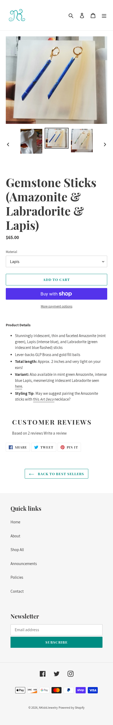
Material (11, 252)
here (18, 386)
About (15, 535)
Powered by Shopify (72, 707)
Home (15, 521)
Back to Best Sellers (60, 473)
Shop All (17, 549)
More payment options (56, 306)
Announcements (24, 563)
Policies (17, 577)
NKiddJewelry (48, 707)
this (43, 399)
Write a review (55, 433)
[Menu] (104, 15)
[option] (31, 141)
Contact (17, 591)
